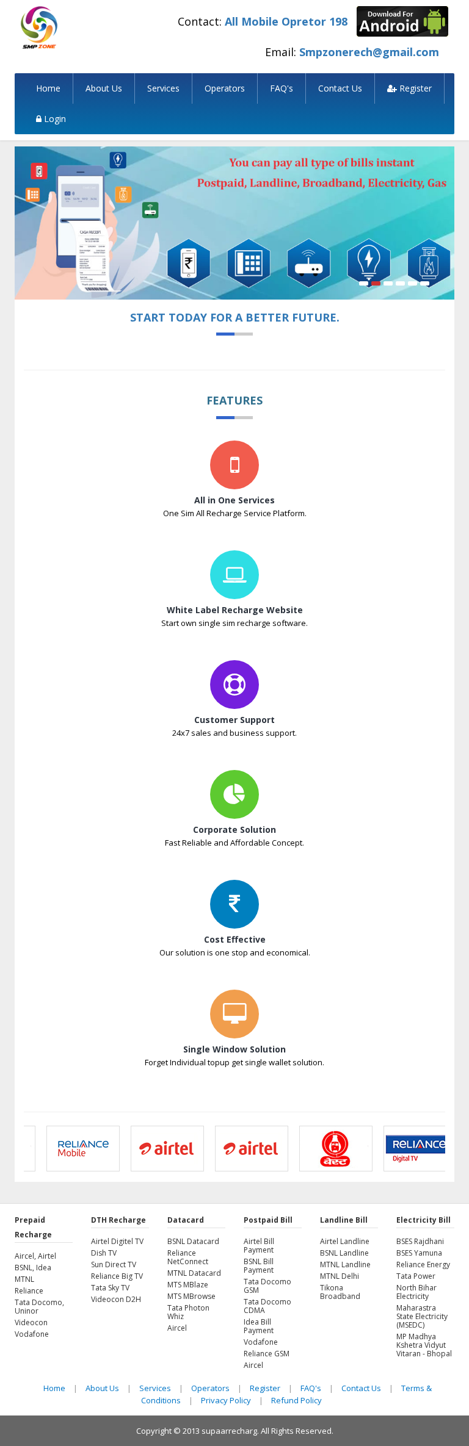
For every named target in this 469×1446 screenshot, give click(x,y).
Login (54, 118)
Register (414, 88)
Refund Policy (296, 1400)
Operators (225, 88)
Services (163, 88)
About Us (103, 88)
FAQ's (281, 88)
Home (48, 88)
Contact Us (340, 88)
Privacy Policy (226, 1400)
